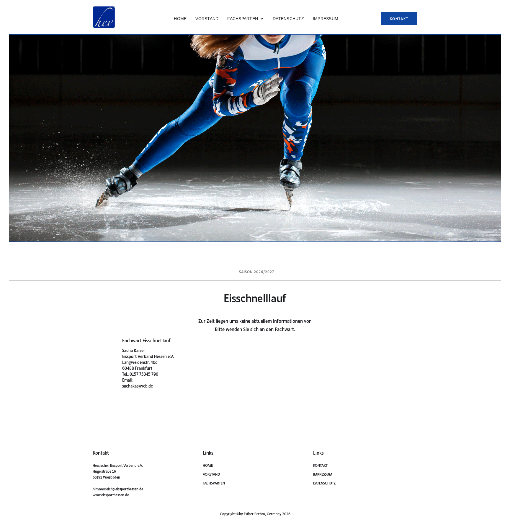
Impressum (322, 473)
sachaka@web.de (137, 385)
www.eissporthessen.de (111, 494)
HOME (180, 18)
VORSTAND (206, 18)
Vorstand (211, 473)
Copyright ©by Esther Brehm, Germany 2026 (255, 513)
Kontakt (320, 465)
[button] (245, 18)
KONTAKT (399, 18)
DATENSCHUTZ (288, 18)
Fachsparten (214, 482)
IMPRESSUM (325, 18)
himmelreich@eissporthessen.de (118, 488)
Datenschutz (324, 482)
